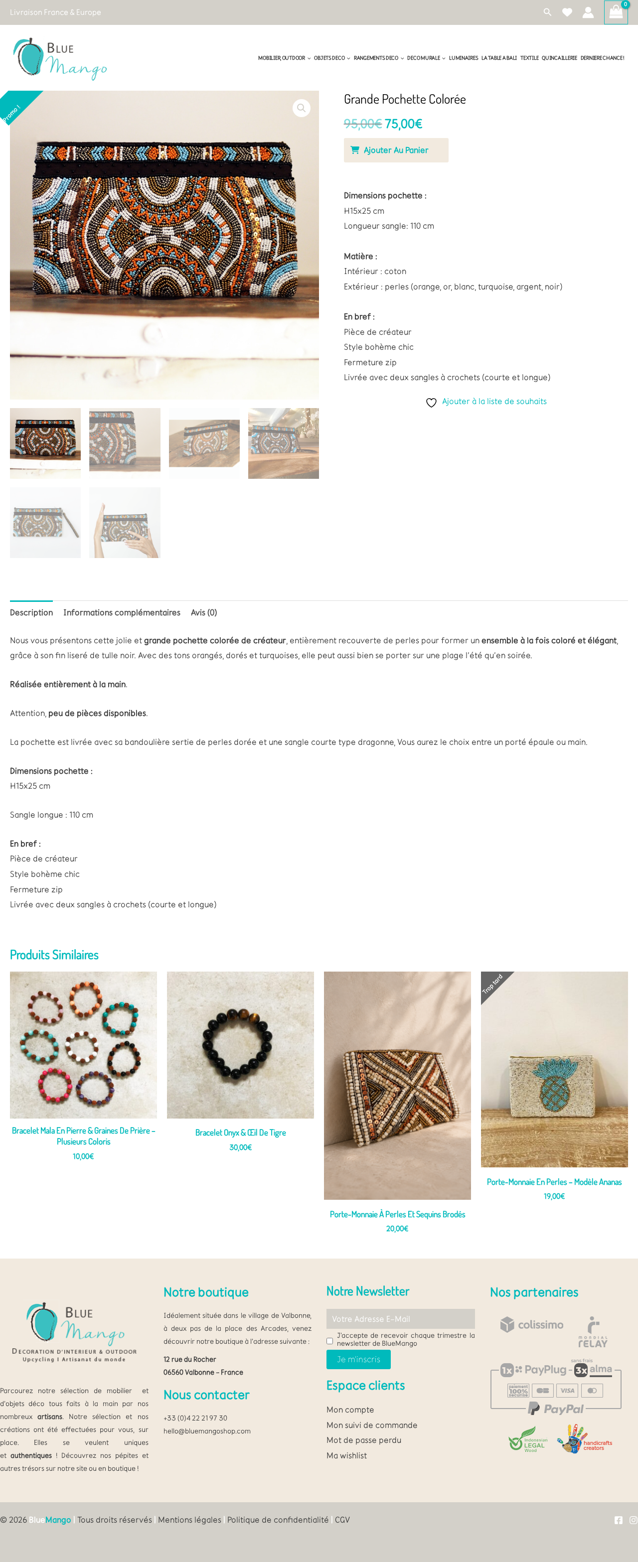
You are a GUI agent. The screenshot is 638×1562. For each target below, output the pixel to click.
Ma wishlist (346, 1455)
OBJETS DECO (329, 58)
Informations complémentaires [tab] (121, 612)
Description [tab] (31, 612)
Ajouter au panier (396, 150)
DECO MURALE (423, 58)
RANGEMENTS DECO (376, 58)
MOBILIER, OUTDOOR (281, 58)
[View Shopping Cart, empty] (616, 12)
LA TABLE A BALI (499, 58)
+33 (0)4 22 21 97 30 (195, 1418)
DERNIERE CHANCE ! (603, 58)
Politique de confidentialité (278, 1520)
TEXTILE (529, 58)
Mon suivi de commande (372, 1425)
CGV (342, 1520)
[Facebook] (618, 1520)
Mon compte (350, 1410)
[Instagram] (633, 1520)
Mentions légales (189, 1520)
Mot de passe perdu (363, 1440)
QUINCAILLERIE (559, 58)
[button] (547, 12)
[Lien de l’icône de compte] (588, 12)
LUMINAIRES (463, 58)
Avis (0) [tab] (204, 612)
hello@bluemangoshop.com (207, 1430)
